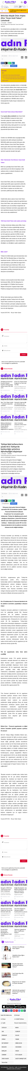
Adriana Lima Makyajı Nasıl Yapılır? (18, 947)
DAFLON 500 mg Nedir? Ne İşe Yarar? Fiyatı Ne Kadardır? (18, 991)
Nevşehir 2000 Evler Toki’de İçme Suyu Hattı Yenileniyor (6, 889)
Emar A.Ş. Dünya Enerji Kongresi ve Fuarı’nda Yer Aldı (20, 383)
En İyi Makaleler (4, 1067)
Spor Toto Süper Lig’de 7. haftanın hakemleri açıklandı (7, 404)
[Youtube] (14, 1011)
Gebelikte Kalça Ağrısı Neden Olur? (18, 956)
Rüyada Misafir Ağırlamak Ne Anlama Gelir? (18, 11)
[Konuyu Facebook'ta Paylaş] (2, 63)
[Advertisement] (14, 320)
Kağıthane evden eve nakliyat (14, 1069)
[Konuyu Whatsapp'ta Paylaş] (9, 63)
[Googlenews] (19, 1011)
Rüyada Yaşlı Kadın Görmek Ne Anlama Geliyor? (17, 965)
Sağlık (16, 1067)
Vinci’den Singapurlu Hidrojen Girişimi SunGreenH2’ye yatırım (20, 910)
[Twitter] (6, 1011)
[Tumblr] (24, 1011)
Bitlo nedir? (5, 80)
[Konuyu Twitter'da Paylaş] (5, 63)
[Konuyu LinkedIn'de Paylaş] (13, 63)
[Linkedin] (11, 1011)
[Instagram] (9, 1011)
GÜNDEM (10, 23)
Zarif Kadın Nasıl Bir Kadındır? (17, 974)
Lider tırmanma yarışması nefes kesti (20, 424)
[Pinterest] (17, 1011)
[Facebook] (3, 1011)
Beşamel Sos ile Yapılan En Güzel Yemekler (18, 982)
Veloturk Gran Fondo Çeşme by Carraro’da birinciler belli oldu (6, 910)
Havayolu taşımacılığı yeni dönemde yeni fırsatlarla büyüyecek (20, 404)
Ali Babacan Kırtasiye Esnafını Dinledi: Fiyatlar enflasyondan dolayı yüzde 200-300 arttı (7, 384)
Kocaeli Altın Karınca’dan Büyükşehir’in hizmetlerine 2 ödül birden (6, 932)
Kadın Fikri (11, 1067)
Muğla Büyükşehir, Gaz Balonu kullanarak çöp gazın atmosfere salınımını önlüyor (20, 890)
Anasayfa (4, 23)
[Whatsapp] (22, 1011)
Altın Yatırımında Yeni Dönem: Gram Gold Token (14, 77)
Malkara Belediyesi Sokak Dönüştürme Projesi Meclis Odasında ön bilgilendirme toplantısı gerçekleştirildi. (7, 427)
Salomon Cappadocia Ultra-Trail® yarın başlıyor (20, 931)
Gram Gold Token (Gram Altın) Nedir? (11, 75)
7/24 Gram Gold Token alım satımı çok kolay (14, 79)
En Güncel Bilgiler (22, 1067)
